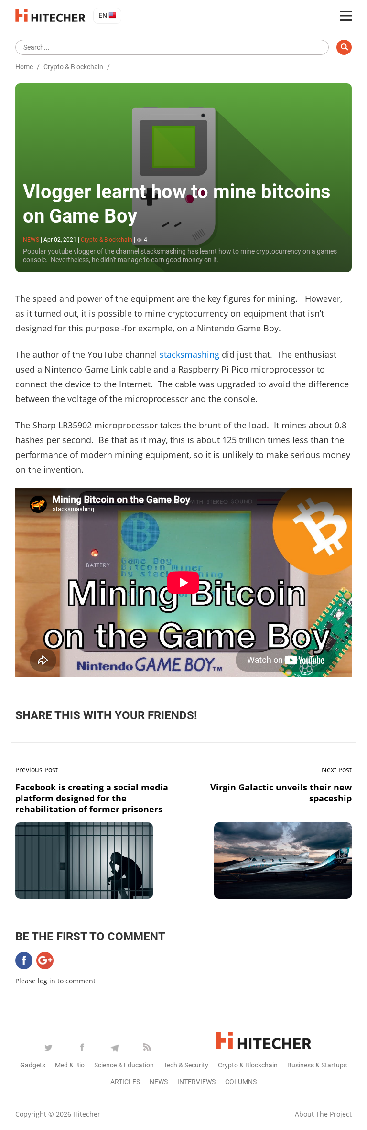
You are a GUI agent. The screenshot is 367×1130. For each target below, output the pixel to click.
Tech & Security (185, 1065)
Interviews (196, 1082)
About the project (323, 1114)
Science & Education (124, 1065)
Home (24, 67)
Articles (125, 1082)
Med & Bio (70, 1065)
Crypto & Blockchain (73, 67)
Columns (241, 1082)
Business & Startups (317, 1065)
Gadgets (32, 1065)
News (159, 1082)
